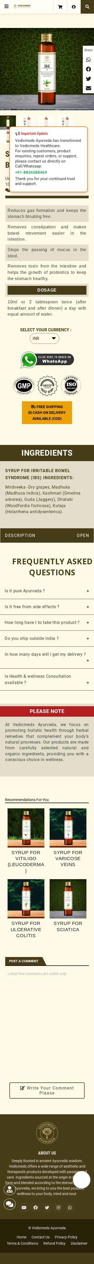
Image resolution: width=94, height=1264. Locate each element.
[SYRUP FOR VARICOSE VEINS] (68, 828)
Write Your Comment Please (49, 1090)
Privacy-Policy (66, 1237)
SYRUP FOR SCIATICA (68, 926)
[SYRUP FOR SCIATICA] (68, 898)
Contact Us (41, 1237)
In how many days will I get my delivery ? (45, 654)
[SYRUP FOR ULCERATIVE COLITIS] (26, 898)
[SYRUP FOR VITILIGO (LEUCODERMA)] (26, 828)
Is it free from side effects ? (32, 606)
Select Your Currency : (46, 329)
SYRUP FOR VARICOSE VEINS (68, 858)
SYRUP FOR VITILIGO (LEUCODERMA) (26, 861)
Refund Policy (54, 1243)
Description (20, 535)
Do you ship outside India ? (32, 638)
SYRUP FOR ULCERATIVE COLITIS (26, 929)
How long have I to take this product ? (42, 622)
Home (21, 1237)
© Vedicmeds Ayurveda (47, 1228)
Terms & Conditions (22, 1243)
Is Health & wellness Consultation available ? (38, 679)
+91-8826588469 (31, 172)
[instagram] (58, 1207)
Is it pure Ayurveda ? (25, 590)
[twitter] (47, 1207)
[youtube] (24, 1207)
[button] (7, 6)
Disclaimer (79, 1243)
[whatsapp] (70, 1207)
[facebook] (35, 1207)
